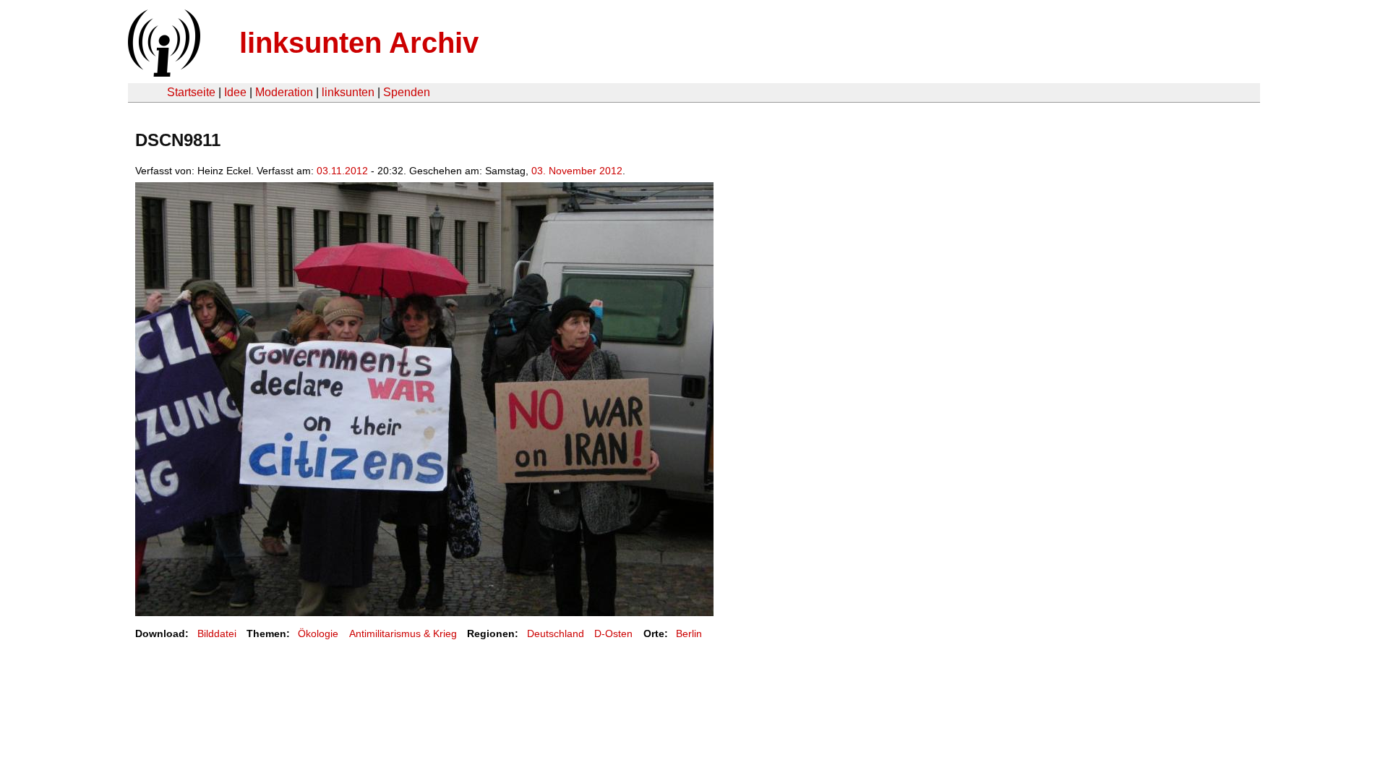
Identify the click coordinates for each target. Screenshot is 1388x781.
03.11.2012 (342, 170)
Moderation (284, 92)
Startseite (191, 92)
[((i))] (162, 73)
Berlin (689, 633)
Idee (235, 92)
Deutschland (555, 633)
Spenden (406, 92)
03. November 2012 (576, 170)
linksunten (348, 92)
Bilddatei (216, 633)
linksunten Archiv (359, 43)
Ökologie (318, 633)
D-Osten (613, 633)
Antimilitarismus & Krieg (403, 633)
